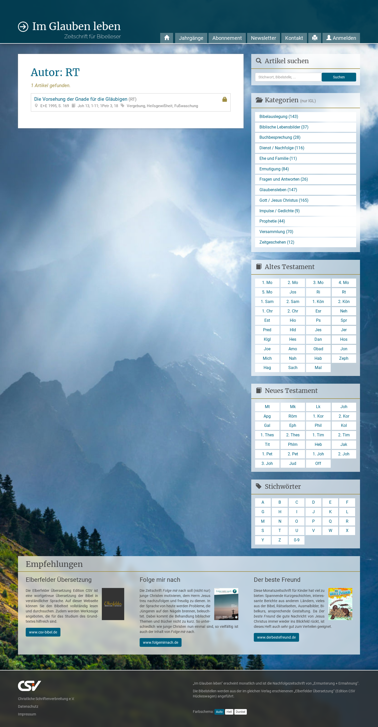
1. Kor (318, 416)
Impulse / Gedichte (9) (279, 210)
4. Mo (344, 282)
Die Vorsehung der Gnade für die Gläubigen (116, 102)
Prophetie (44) (272, 221)
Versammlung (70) (276, 231)
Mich (267, 358)
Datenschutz (28, 706)
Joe (267, 348)
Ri (318, 292)
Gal (267, 425)
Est (267, 320)
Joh (343, 406)
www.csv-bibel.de (43, 632)
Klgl (267, 339)
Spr (344, 320)
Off (318, 463)
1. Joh (318, 454)
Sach (293, 367)
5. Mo (267, 292)
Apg (267, 416)
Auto (219, 712)
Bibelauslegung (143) (278, 116)
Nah (292, 358)
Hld (293, 329)
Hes (292, 339)
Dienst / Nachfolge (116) (281, 147)
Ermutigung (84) (274, 169)
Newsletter (263, 38)
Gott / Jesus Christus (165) (284, 200)
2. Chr (292, 311)
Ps (318, 320)
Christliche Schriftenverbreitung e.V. (46, 699)
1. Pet (267, 454)
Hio (293, 320)
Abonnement (227, 38)
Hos (343, 339)
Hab (318, 358)
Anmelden (343, 38)
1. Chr (267, 311)
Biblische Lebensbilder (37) (284, 127)
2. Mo (293, 282)
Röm (293, 416)
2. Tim (344, 434)
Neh (343, 311)
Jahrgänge (191, 38)
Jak (343, 444)
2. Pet (293, 454)
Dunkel (240, 712)
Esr (318, 311)
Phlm (293, 444)
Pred (267, 329)
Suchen (339, 77)
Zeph (343, 358)
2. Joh (343, 454)
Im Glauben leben (76, 30)
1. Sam (267, 301)
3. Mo (318, 282)
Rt (344, 292)
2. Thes (293, 434)
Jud (292, 463)
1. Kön (318, 301)
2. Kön (344, 301)
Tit (267, 444)
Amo (293, 348)
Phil (318, 425)
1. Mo (267, 282)
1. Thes (267, 434)
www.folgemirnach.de (160, 642)
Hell (229, 712)
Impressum (27, 714)
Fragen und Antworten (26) (283, 179)
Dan (318, 339)
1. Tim (318, 434)
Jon (343, 348)
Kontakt (294, 38)
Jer (344, 329)
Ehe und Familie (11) (278, 158)
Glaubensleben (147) (278, 189)
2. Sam (292, 301)
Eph (292, 425)
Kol (344, 425)
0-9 (297, 540)
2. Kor (344, 416)
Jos (293, 292)
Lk (318, 406)
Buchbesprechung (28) (280, 137)
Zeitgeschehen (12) (276, 242)
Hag (267, 367)
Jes (318, 329)
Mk (293, 406)
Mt (267, 406)
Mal (318, 367)
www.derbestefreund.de (276, 637)
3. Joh (267, 463)
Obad (318, 348)
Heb (318, 444)
